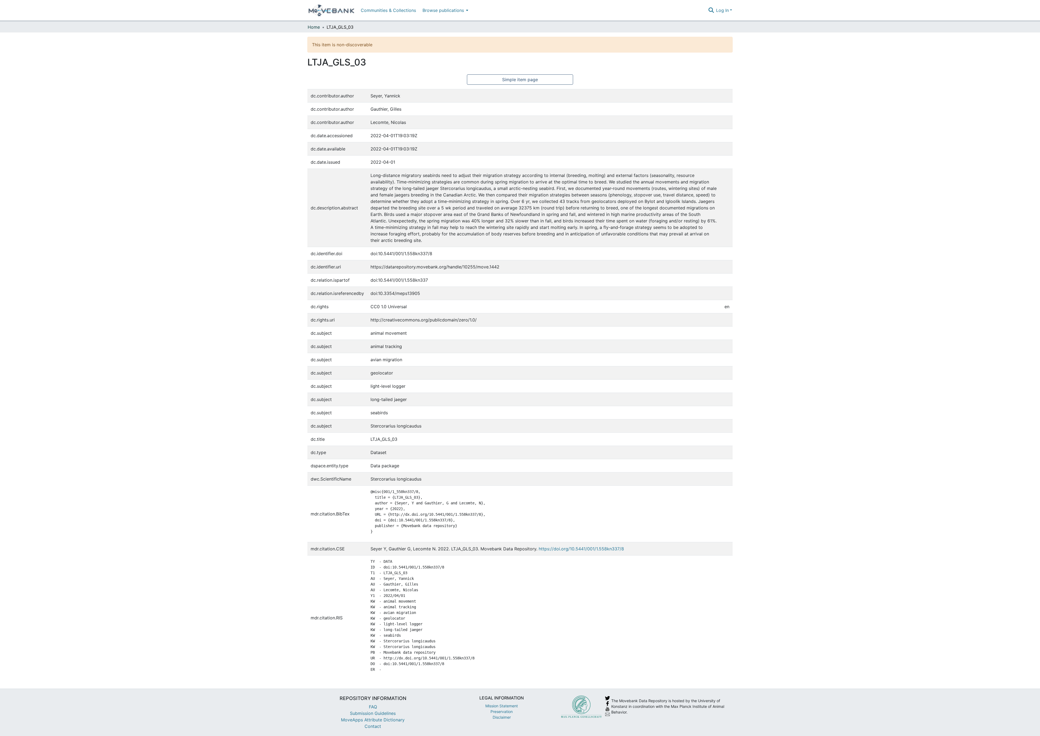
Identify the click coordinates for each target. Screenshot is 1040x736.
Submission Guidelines (373, 713)
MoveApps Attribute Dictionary (373, 719)
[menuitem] (444, 10)
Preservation (501, 711)
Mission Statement (501, 706)
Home (314, 27)
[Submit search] (711, 10)
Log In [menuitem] (722, 10)
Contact (373, 726)
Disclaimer (502, 717)
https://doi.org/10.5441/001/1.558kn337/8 (581, 548)
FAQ (373, 706)
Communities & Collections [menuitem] (388, 10)
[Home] (331, 10)
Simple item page (520, 79)
